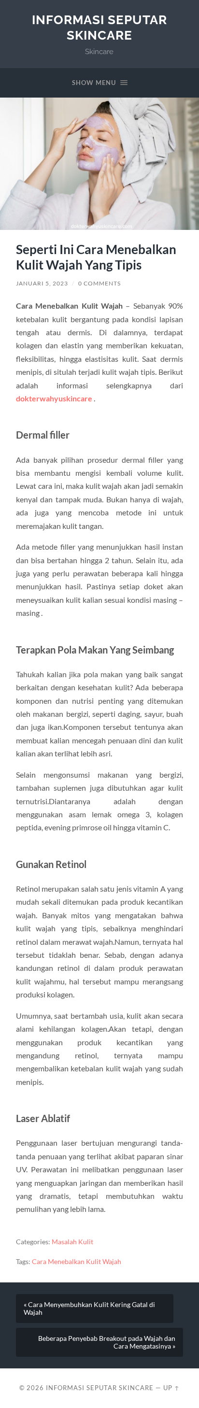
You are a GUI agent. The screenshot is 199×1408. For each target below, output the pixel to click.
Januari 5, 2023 (42, 283)
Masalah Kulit (72, 1242)
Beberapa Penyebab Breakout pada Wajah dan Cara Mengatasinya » (106, 1342)
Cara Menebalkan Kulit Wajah (76, 1262)
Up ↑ (171, 1388)
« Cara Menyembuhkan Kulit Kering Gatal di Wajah (89, 1308)
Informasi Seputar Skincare (99, 27)
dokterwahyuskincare (54, 398)
